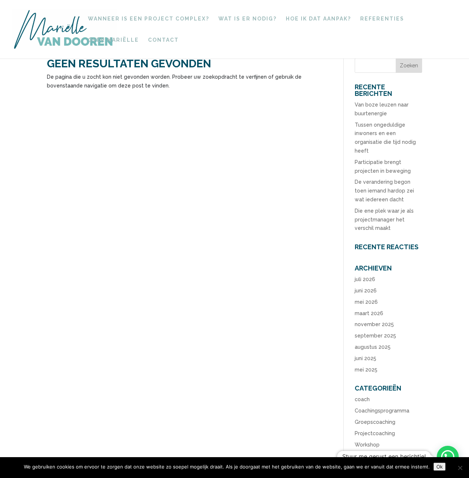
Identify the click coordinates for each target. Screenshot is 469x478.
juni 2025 (365, 358)
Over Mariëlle (113, 40)
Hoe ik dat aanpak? (318, 19)
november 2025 (374, 324)
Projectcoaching (375, 433)
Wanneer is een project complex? (148, 19)
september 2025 (375, 336)
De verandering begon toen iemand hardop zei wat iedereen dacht (384, 190)
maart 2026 (369, 313)
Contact (163, 40)
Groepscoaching (375, 422)
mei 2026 (366, 302)
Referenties (382, 19)
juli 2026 (365, 279)
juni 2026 (366, 291)
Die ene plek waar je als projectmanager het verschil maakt (384, 219)
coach (362, 399)
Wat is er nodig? (247, 19)
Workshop (367, 445)
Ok (439, 467)
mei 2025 (366, 370)
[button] (448, 457)
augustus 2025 (373, 347)
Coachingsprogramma (382, 411)
